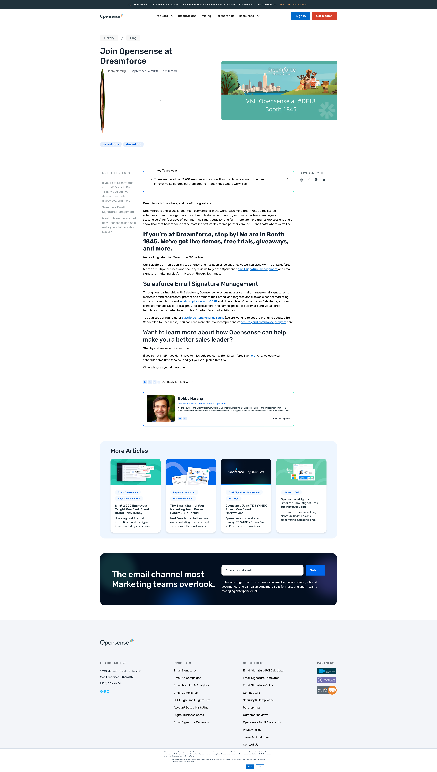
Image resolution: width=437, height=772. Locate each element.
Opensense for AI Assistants (262, 722)
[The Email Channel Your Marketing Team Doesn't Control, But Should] (191, 496)
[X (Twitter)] (185, 419)
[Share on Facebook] (155, 382)
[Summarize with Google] (324, 180)
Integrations (187, 16)
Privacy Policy (252, 730)
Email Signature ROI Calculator (264, 670)
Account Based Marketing (191, 707)
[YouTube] (108, 691)
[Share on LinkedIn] (145, 382)
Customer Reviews (255, 715)
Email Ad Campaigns (187, 678)
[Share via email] (159, 382)
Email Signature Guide (258, 685)
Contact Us (250, 744)
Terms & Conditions (256, 737)
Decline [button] (260, 767)
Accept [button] (250, 767)
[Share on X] (150, 382)
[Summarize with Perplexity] (309, 180)
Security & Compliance (258, 700)
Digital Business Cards (189, 715)
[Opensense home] (112, 16)
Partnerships (225, 16)
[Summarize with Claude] (316, 180)
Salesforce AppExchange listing (203, 317)
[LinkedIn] (180, 419)
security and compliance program (263, 322)
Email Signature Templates (261, 678)
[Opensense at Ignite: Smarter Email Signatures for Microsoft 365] (301, 496)
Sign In (301, 16)
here (252, 355)
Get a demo (324, 16)
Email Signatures (185, 670)
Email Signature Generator (192, 722)
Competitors (251, 693)
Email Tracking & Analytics (191, 685)
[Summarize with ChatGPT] (301, 180)
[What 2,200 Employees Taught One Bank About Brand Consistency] (136, 496)
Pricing (206, 16)
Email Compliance (186, 693)
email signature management (258, 269)
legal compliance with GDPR (198, 301)
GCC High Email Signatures (192, 700)
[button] (164, 16)
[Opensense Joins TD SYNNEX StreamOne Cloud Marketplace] (246, 496)
